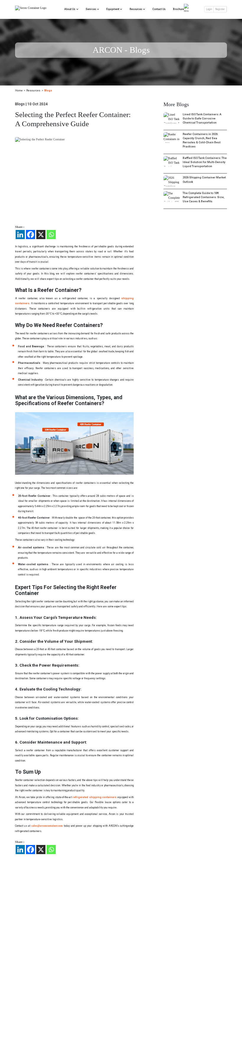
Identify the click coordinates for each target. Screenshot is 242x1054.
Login (209, 9)
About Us (69, 9)
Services (91, 9)
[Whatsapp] (51, 234)
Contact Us (159, 9)
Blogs (48, 90)
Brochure (178, 9)
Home (19, 90)
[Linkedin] (20, 234)
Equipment (112, 9)
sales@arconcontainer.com (47, 825)
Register (220, 9)
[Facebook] (30, 234)
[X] (40, 234)
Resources (136, 9)
